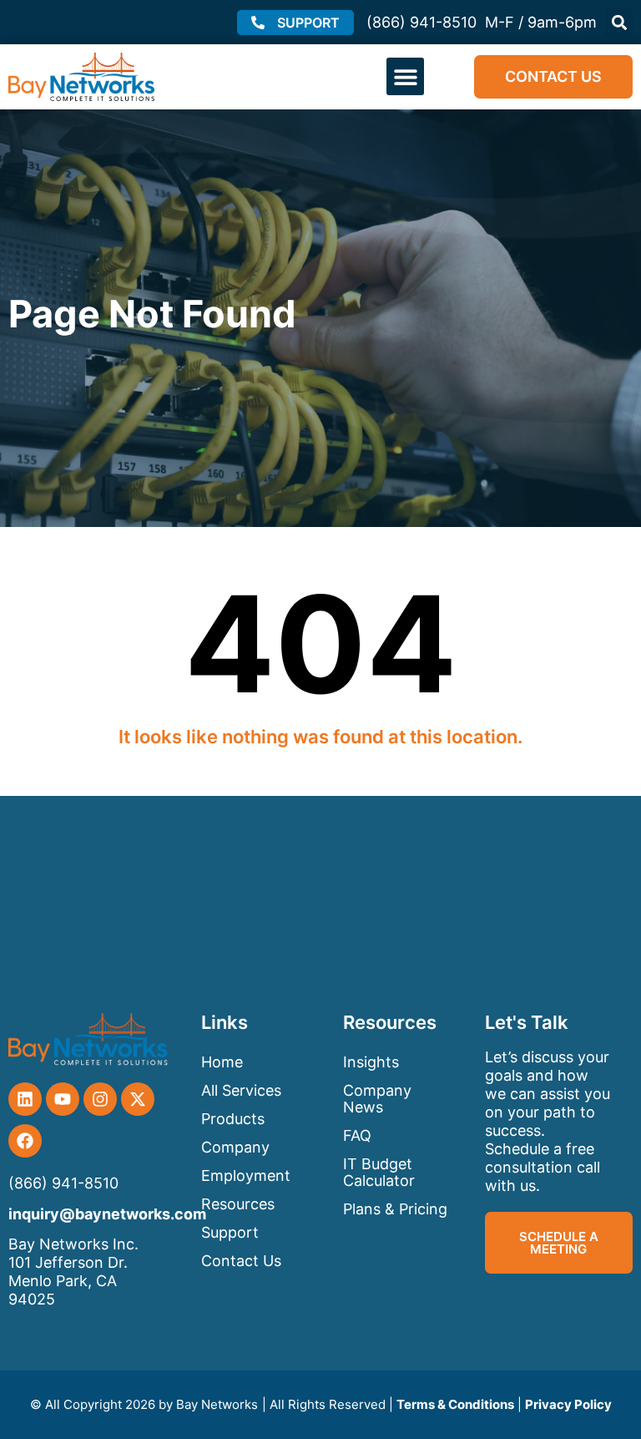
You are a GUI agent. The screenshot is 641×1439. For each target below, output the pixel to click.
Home (222, 1062)
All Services (241, 1090)
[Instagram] (100, 1099)
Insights (371, 1062)
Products (233, 1118)
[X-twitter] (137, 1099)
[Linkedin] (25, 1099)
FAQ (357, 1135)
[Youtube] (62, 1099)
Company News (377, 1099)
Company (235, 1147)
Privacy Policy (568, 1404)
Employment (245, 1175)
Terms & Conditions (455, 1404)
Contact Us (241, 1260)
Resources (238, 1204)
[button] (619, 22)
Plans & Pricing (395, 1209)
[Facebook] (25, 1141)
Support (230, 1232)
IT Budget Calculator (379, 1172)
